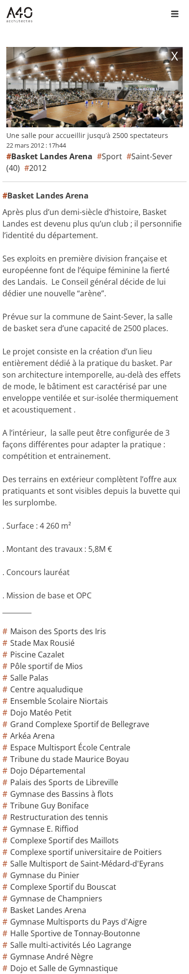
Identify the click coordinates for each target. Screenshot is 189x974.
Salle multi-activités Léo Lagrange (70, 945)
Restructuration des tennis (59, 817)
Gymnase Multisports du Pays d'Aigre (78, 921)
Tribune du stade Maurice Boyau (69, 759)
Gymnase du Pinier (44, 875)
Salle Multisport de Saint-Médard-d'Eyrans (87, 863)
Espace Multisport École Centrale (70, 747)
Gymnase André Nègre (51, 956)
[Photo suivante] (138, 88)
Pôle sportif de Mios (46, 666)
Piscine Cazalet (37, 654)
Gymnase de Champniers (56, 898)
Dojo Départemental (47, 770)
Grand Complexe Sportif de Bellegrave (79, 724)
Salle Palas (29, 677)
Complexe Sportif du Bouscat (63, 887)
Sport (112, 156)
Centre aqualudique (46, 689)
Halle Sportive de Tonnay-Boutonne (75, 933)
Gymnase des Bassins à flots (61, 794)
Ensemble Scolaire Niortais (59, 701)
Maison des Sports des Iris (58, 631)
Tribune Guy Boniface (49, 805)
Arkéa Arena (32, 735)
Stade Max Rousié (42, 643)
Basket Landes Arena (48, 910)
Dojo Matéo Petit (41, 712)
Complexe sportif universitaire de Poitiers (86, 852)
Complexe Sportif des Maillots (64, 840)
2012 (38, 168)
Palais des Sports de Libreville (64, 782)
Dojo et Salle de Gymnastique (64, 968)
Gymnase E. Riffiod (44, 828)
